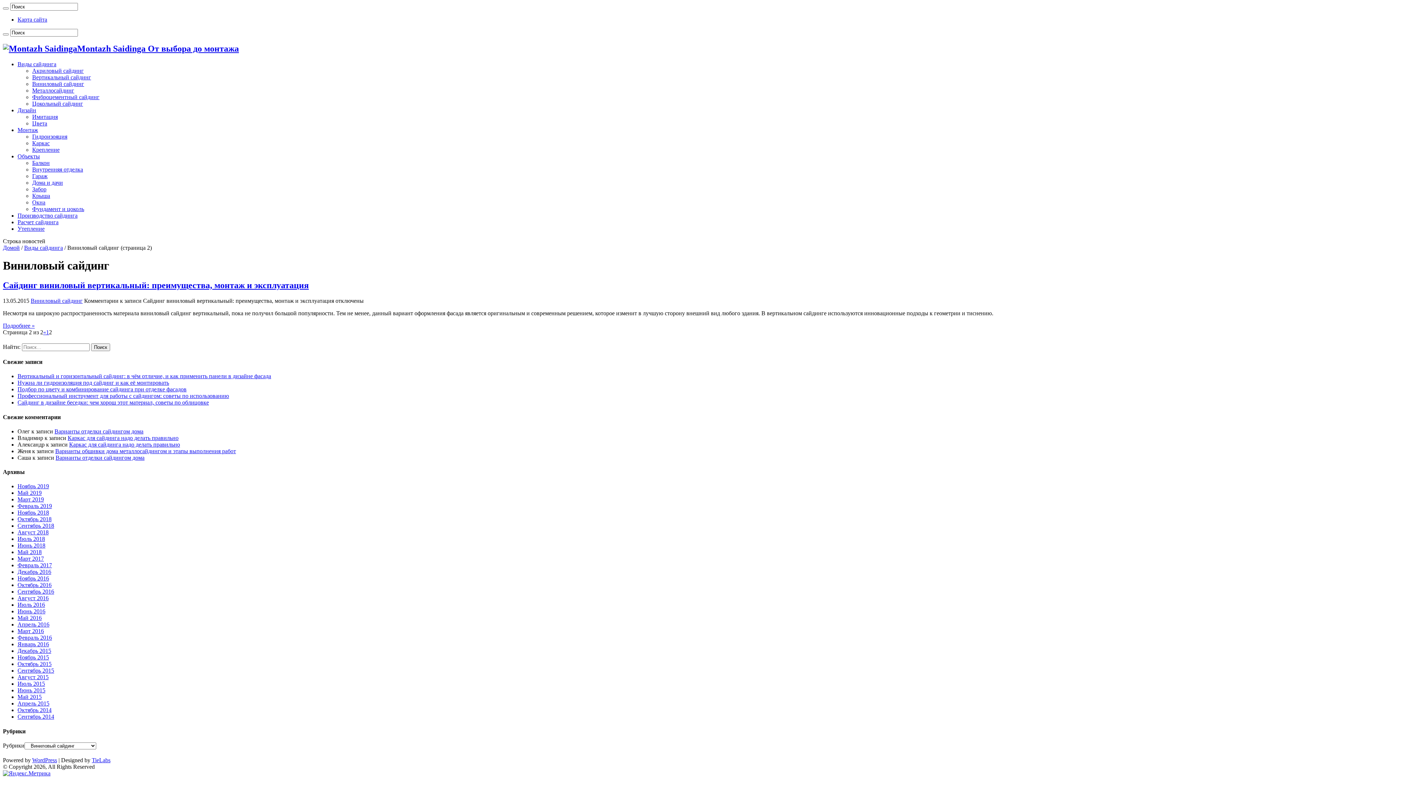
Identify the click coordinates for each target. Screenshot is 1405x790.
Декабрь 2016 (34, 572)
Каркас (41, 143)
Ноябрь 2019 (33, 486)
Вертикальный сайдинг (61, 77)
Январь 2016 (33, 644)
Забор (39, 189)
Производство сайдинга (48, 215)
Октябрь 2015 (35, 664)
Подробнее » (19, 326)
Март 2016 (31, 631)
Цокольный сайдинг (57, 104)
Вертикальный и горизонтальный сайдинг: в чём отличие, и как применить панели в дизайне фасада (144, 376)
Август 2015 (33, 677)
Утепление (31, 229)
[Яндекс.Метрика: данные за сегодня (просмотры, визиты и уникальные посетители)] (26, 773)
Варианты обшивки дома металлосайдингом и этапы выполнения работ (145, 451)
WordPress (44, 760)
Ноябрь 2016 (33, 578)
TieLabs (101, 760)
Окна (38, 202)
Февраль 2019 (35, 506)
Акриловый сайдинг (58, 71)
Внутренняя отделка (57, 169)
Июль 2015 (31, 684)
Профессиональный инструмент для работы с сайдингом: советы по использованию (123, 396)
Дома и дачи (47, 183)
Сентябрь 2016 (36, 591)
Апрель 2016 (33, 624)
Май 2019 (30, 493)
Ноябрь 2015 (33, 657)
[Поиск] (6, 8)
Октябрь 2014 (35, 710)
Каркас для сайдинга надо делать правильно (123, 438)
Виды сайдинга (37, 64)
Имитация (45, 117)
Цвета (39, 123)
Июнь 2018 (31, 545)
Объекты (29, 156)
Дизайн (27, 110)
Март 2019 (31, 499)
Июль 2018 (31, 539)
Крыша (41, 196)
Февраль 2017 (35, 565)
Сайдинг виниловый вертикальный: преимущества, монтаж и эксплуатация (156, 285)
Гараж (40, 176)
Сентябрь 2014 (36, 717)
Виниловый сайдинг (58, 84)
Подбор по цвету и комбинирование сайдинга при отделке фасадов (102, 389)
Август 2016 (33, 598)
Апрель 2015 (33, 703)
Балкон (41, 163)
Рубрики (14, 745)
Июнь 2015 (31, 690)
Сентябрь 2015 (36, 670)
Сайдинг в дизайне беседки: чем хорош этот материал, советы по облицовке (113, 402)
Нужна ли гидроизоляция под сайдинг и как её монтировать (93, 383)
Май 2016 (30, 618)
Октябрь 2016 (35, 585)
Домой (11, 248)
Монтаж (28, 130)
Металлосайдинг (53, 90)
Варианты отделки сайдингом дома (99, 431)
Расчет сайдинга (38, 222)
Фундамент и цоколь (58, 209)
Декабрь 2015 (34, 651)
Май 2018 (30, 552)
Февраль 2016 (35, 638)
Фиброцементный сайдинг (66, 97)
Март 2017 (31, 559)
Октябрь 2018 (35, 519)
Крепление (46, 150)
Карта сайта (32, 19)
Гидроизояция (49, 136)
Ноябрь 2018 (33, 512)
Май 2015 (30, 697)
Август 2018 (33, 532)
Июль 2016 (31, 605)
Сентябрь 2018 (36, 526)
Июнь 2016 (31, 611)
